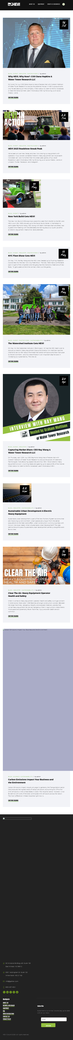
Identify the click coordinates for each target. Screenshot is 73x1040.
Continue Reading (13, 97)
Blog (10, 73)
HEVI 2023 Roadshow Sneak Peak (25, 149)
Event (15, 73)
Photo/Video (32, 73)
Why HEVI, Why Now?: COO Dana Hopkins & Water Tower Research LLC (30, 78)
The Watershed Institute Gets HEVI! (26, 343)
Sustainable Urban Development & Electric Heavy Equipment (30, 512)
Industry (22, 73)
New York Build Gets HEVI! (21, 216)
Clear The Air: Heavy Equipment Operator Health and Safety (29, 594)
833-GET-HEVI (10, 987)
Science (16, 776)
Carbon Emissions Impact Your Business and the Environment (30, 781)
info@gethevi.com (12, 981)
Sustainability (36, 340)
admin (44, 73)
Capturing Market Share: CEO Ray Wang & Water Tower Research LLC (29, 451)
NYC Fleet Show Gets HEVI (21, 256)
